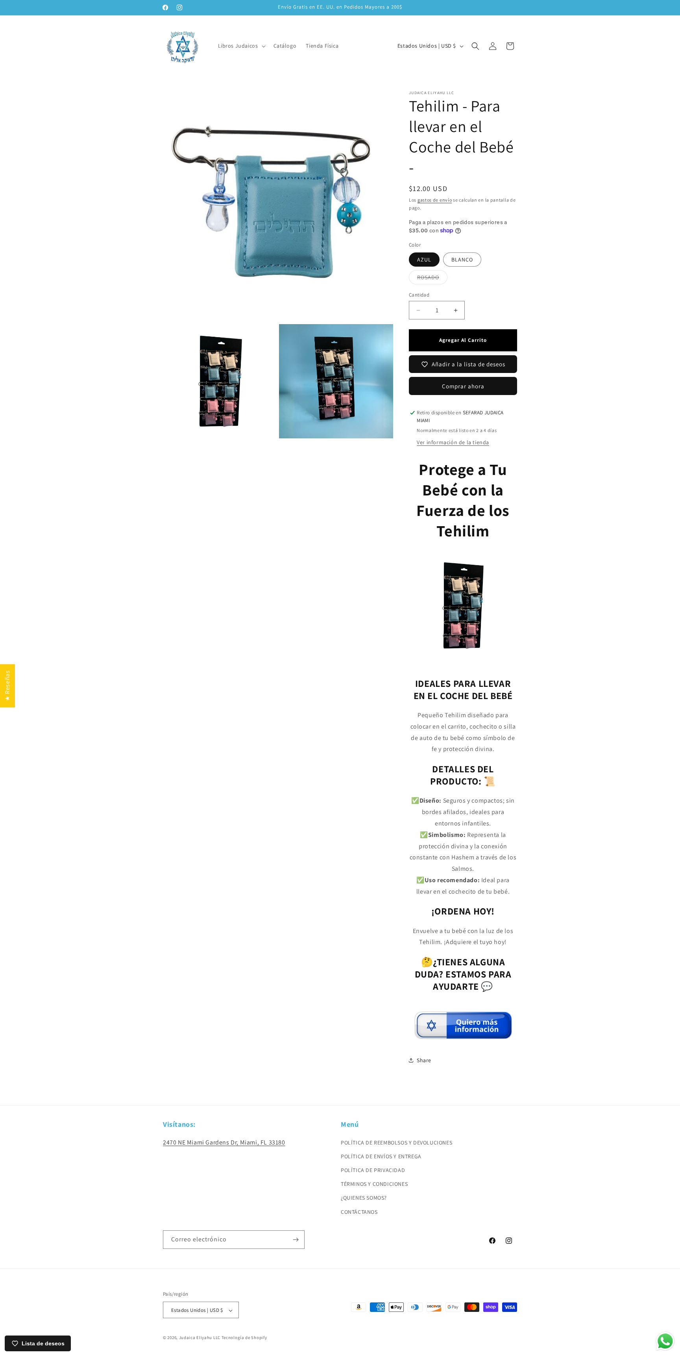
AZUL (424, 259)
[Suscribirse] (295, 1239)
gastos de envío (435, 200)
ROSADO (432, 278)
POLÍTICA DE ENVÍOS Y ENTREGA (381, 1155)
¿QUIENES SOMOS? (364, 1197)
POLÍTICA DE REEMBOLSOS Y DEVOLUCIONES (396, 1142)
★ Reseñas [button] (7, 685)
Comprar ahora (463, 386)
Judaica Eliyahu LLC (199, 1338)
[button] (241, 45)
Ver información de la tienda (453, 442)
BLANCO (462, 259)
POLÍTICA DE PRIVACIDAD (373, 1169)
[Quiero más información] (463, 1036)
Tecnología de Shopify (244, 1338)
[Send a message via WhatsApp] (665, 1341)
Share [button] (424, 1060)
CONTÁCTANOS (359, 1211)
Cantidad (419, 294)
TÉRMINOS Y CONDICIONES (374, 1183)
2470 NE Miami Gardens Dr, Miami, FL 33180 (224, 1142)
